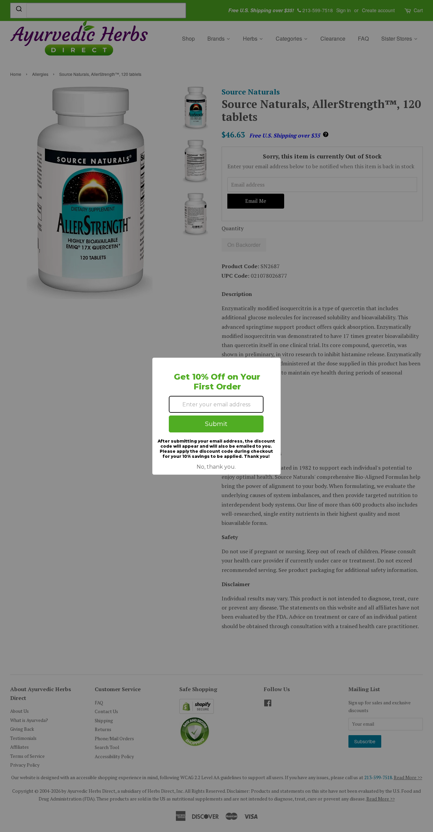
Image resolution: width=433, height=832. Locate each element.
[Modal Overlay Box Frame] (216, 416)
